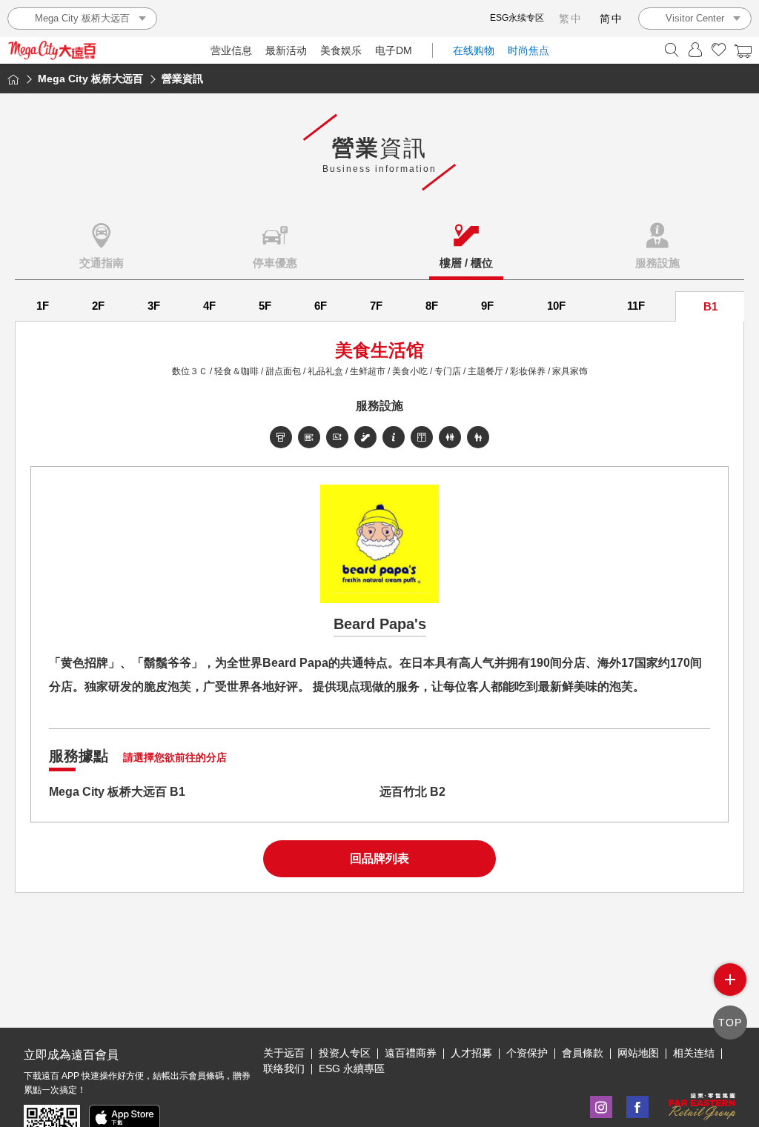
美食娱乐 (341, 50)
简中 (611, 18)
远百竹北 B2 (412, 791)
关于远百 (284, 1053)
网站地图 (638, 1053)
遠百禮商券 (411, 1053)
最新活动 (286, 50)
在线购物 (473, 50)
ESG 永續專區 (352, 1068)
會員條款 (582, 1053)
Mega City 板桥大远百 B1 (117, 791)
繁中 (571, 18)
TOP (730, 1022)
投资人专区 (345, 1053)
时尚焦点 (528, 50)
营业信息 (231, 50)
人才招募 (471, 1053)
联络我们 (284, 1068)
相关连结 (694, 1053)
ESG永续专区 (517, 18)
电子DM (393, 50)
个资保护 (527, 1053)
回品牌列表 (379, 858)
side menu (730, 979)
